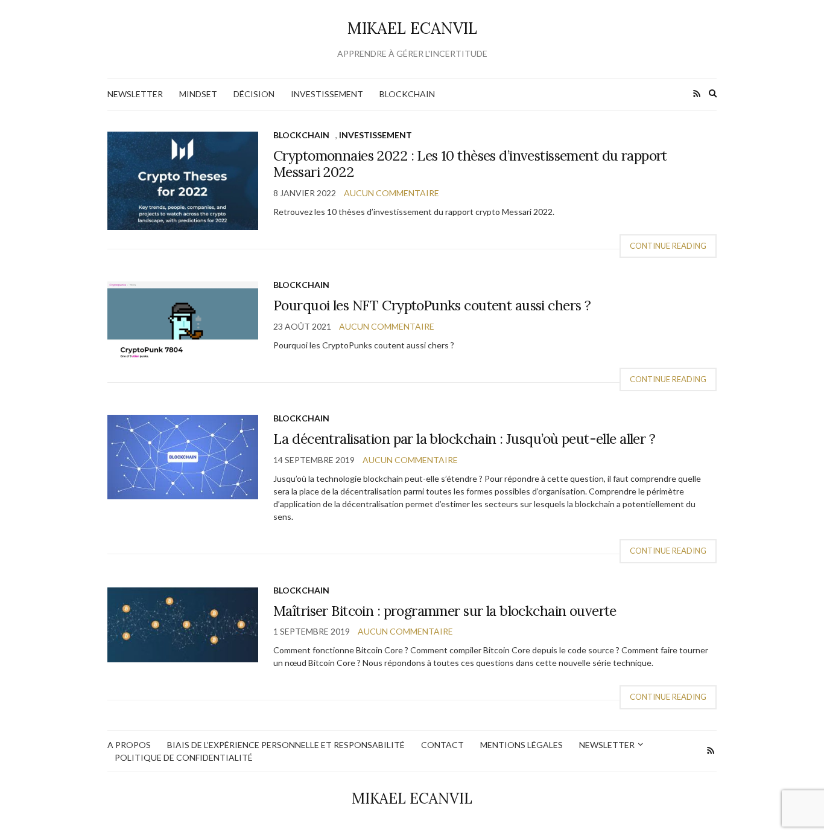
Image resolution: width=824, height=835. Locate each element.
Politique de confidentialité (184, 757)
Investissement (327, 94)
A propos (129, 745)
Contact (442, 745)
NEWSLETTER (135, 94)
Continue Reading (668, 246)
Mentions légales (521, 745)
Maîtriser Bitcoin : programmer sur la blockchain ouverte (444, 610)
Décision (253, 94)
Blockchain (407, 94)
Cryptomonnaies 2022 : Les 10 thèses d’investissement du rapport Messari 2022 (470, 164)
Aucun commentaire (391, 193)
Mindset (198, 94)
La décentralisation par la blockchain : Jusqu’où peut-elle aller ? (464, 438)
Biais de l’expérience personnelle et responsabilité (286, 745)
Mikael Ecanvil (412, 28)
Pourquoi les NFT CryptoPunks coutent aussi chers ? (432, 305)
